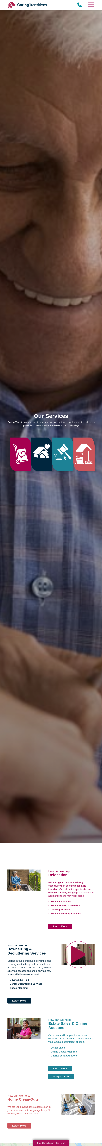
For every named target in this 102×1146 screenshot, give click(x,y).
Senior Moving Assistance (65, 905)
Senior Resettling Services (66, 913)
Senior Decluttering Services (26, 984)
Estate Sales (58, 1047)
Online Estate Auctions (64, 1051)
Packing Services (60, 909)
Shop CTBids (61, 1076)
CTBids (80, 1038)
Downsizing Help (19, 980)
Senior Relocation (61, 901)
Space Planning (19, 988)
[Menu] (91, 5)
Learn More (60, 926)
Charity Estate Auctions (64, 1055)
